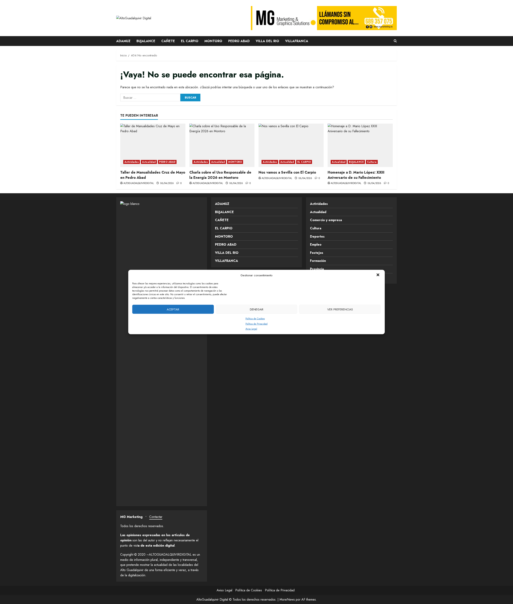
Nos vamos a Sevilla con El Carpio (287, 172)
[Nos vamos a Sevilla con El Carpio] (291, 145)
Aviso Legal (251, 329)
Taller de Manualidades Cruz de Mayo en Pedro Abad (152, 175)
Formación (318, 260)
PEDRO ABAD (239, 41)
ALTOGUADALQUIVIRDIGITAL (138, 183)
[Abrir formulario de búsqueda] (395, 41)
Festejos (316, 252)
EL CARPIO (189, 41)
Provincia (317, 269)
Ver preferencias (340, 309)
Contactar (155, 517)
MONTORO (213, 41)
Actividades (131, 162)
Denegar (256, 309)
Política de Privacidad (256, 323)
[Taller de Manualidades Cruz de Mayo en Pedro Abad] (152, 145)
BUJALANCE (145, 41)
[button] (378, 275)
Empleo (315, 244)
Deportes (317, 236)
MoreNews (287, 599)
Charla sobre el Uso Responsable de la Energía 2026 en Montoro (220, 175)
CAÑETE (168, 41)
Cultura (372, 162)
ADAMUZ (123, 41)
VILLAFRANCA (296, 41)
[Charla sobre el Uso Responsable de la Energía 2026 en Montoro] (221, 145)
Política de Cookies (255, 318)
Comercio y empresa (326, 220)
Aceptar (173, 309)
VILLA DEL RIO (267, 41)
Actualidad (149, 162)
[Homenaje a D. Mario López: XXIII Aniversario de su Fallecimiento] (360, 145)
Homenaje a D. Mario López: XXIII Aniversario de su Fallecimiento (356, 175)
